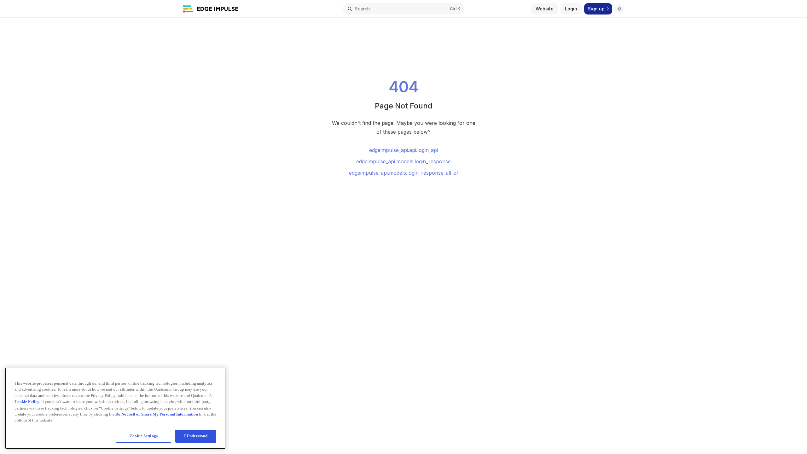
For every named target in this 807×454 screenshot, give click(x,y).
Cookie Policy (27, 401)
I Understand (196, 436)
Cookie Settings (144, 436)
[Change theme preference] (619, 9)
